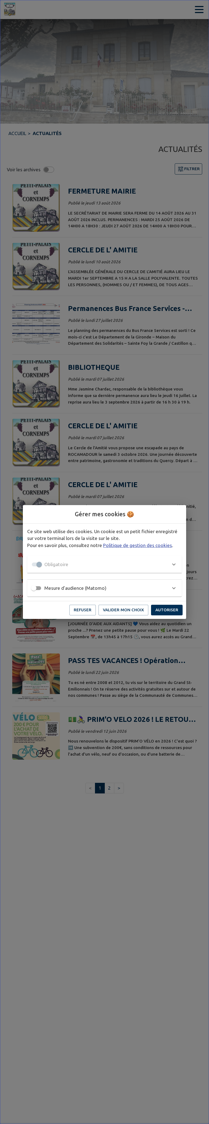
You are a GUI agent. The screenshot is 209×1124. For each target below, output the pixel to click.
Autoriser (166, 609)
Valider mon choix (123, 609)
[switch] (34, 588)
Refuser (82, 609)
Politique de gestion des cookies (137, 545)
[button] (104, 564)
